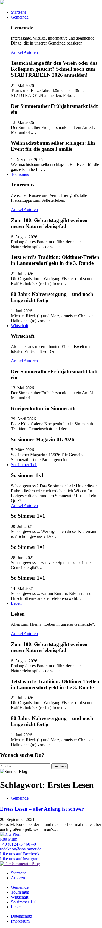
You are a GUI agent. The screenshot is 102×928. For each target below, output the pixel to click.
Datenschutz (21, 916)
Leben (16, 603)
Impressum (20, 921)
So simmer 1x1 (24, 464)
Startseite (18, 12)
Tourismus (20, 174)
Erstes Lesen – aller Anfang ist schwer (42, 809)
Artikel (17, 52)
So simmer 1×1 (24, 902)
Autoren (31, 52)
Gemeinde (20, 17)
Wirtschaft (19, 325)
